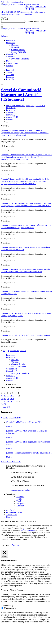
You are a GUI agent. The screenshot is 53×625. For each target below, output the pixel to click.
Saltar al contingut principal (12, 2)
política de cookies (28, 530)
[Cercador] (2, 17)
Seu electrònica (10, 12)
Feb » (9, 407)
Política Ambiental (18, 52)
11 (8, 396)
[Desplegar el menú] (5, 17)
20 (13, 398)
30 (2, 404)
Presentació (10, 40)
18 (8, 398)
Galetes (9, 517)
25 (8, 401)
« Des (3, 407)
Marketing (10, 61)
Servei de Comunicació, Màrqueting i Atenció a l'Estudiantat (21, 94)
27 (13, 401)
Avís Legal (10, 510)
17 (5, 398)
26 (11, 401)
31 (5, 404)
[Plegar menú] (7, 36)
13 (13, 396)
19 (11, 398)
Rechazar (15, 545)
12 (11, 396)
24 (5, 401)
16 (2, 398)
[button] (10, 43)
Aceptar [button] (5, 545)
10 (5, 396)
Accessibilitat (11, 515)
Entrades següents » (18, 351)
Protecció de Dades (14, 512)
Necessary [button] (5, 590)
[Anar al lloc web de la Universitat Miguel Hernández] (20, 4)
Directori (15, 45)
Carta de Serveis (18, 49)
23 (2, 401)
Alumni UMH (12, 63)
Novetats (9, 66)
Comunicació (11, 54)
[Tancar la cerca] (2, 26)
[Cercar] (2, 24)
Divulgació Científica (20, 59)
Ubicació (15, 47)
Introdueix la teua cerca (34, 21)
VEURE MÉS (11, 418)
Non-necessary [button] (7, 606)
